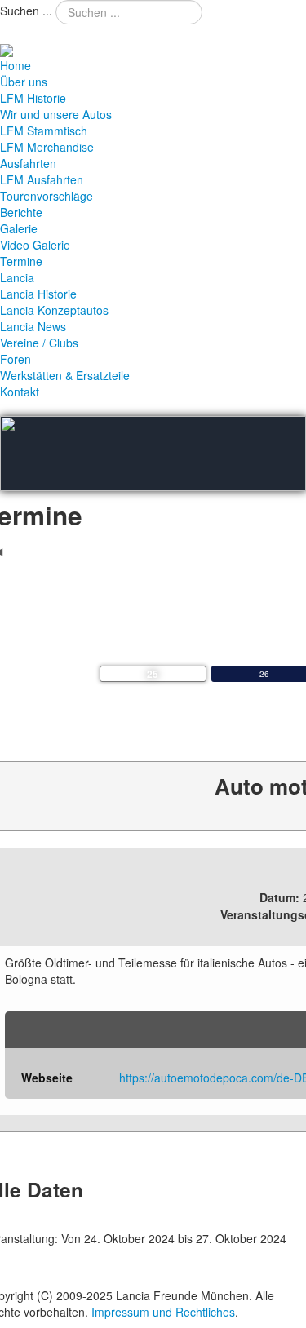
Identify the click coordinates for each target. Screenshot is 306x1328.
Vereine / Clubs (39, 342)
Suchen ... (26, 10)
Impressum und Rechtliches (163, 1312)
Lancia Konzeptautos (54, 310)
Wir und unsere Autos (56, 114)
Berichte (21, 212)
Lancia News (33, 326)
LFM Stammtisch (43, 130)
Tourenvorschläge (46, 196)
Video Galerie (35, 245)
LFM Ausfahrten (41, 179)
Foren (15, 359)
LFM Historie (33, 98)
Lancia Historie (38, 294)
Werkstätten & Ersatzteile (65, 375)
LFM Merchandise (47, 147)
